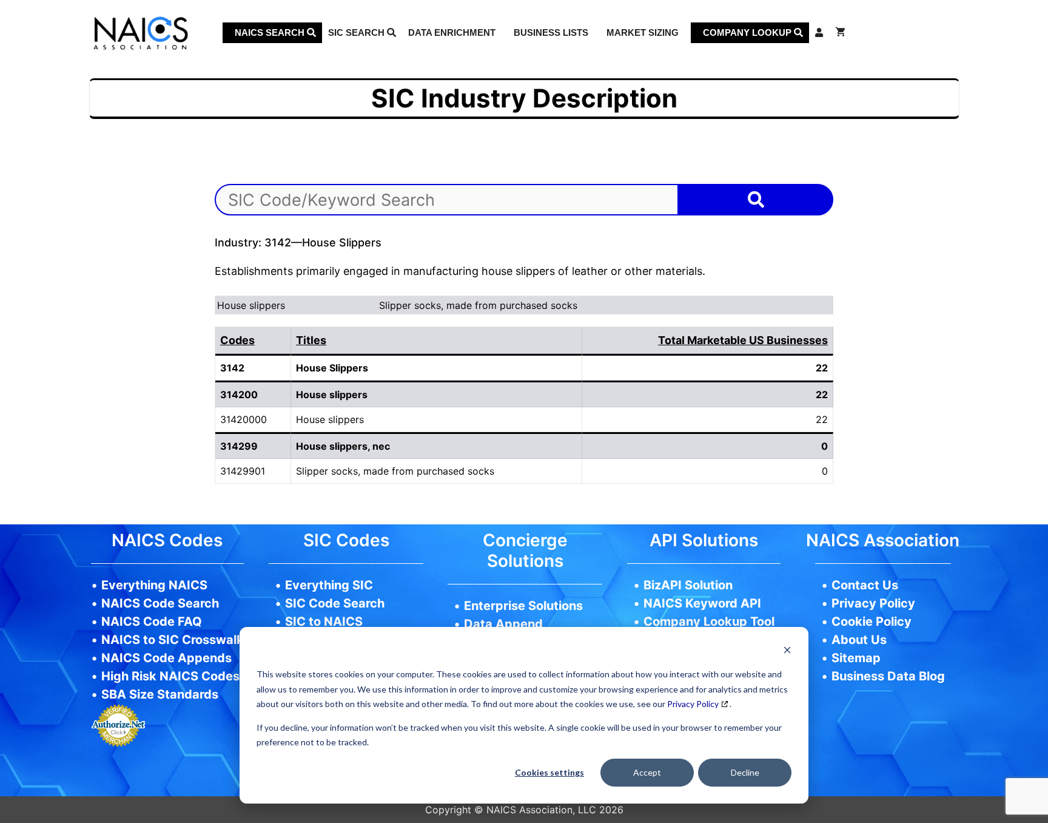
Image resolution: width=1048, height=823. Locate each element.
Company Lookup (748, 32)
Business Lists (551, 32)
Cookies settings (549, 772)
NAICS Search (271, 32)
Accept (647, 772)
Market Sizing (642, 32)
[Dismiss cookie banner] (787, 651)
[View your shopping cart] (840, 32)
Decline (745, 772)
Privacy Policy (693, 704)
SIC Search (357, 32)
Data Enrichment (451, 32)
